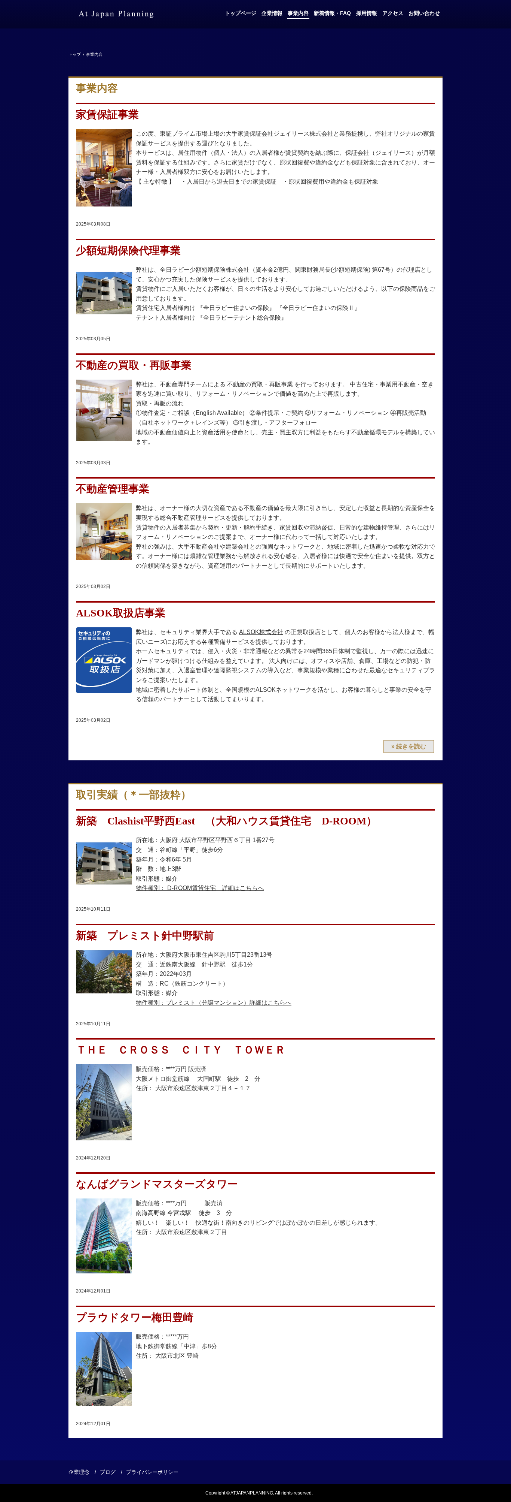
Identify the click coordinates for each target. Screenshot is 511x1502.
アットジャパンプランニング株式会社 (115, 14)
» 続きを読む (408, 746)
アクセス (392, 13)
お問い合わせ (424, 13)
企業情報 (271, 13)
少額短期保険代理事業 (128, 250)
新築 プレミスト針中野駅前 (145, 935)
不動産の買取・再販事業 (134, 365)
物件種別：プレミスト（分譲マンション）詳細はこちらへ (213, 1002)
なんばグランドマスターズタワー (157, 1184)
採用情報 (366, 13)
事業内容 (298, 13)
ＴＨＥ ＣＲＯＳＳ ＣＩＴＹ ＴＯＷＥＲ (180, 1050)
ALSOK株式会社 (261, 632)
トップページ (240, 13)
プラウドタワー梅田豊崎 (134, 1317)
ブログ (108, 1472)
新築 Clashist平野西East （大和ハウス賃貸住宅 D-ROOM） (226, 821)
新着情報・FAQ (332, 13)
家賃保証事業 (107, 114)
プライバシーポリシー (152, 1472)
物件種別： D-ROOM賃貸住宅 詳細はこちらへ (200, 888)
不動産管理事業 (112, 489)
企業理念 (78, 1472)
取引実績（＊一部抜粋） (133, 794)
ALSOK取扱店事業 (120, 613)
